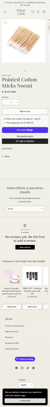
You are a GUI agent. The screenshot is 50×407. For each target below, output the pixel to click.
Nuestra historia (12, 349)
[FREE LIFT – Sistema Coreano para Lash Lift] (32, 276)
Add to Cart (11, 307)
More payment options (25, 136)
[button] (5, 12)
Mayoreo (9, 337)
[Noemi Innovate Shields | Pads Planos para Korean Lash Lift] (11, 276)
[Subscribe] (42, 209)
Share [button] (7, 156)
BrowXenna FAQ (12, 343)
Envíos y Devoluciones (14, 326)
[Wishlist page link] (32, 12)
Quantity (5, 97)
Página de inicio (11, 331)
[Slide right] (30, 70)
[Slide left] (19, 70)
